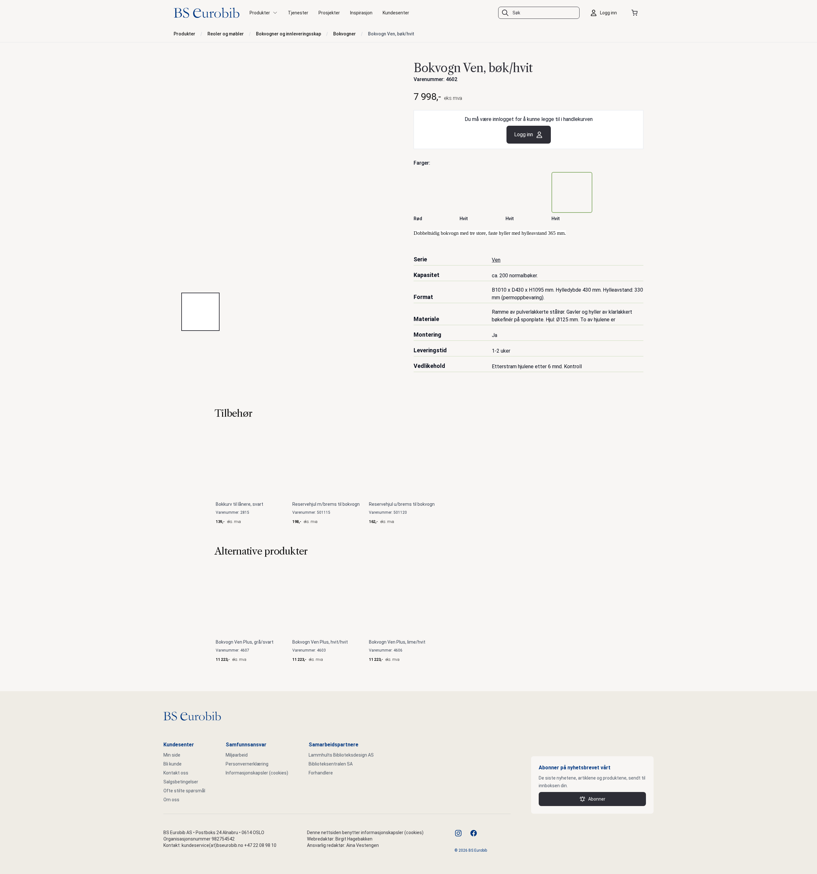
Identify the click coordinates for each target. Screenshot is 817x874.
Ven (496, 260)
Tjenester (298, 12)
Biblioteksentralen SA (331, 763)
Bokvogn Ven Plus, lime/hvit (397, 642)
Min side (171, 755)
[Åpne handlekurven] (635, 12)
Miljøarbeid (237, 755)
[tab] (200, 312)
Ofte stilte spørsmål (184, 790)
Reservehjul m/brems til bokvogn (326, 504)
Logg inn (523, 134)
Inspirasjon (361, 12)
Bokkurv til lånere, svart (239, 504)
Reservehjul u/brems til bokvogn (402, 504)
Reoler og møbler (225, 33)
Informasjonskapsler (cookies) (257, 772)
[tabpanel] (288, 173)
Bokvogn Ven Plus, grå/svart (245, 642)
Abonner (596, 799)
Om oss (171, 799)
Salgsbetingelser (180, 781)
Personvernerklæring (247, 763)
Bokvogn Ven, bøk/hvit (391, 33)
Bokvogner (344, 33)
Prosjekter (329, 12)
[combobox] (539, 13)
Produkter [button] (260, 12)
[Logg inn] (605, 12)
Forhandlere (321, 772)
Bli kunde (172, 763)
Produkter (184, 33)
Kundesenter (396, 12)
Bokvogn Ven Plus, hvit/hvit (320, 642)
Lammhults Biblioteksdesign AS (341, 755)
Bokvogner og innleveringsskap (288, 33)
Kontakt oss (175, 772)
